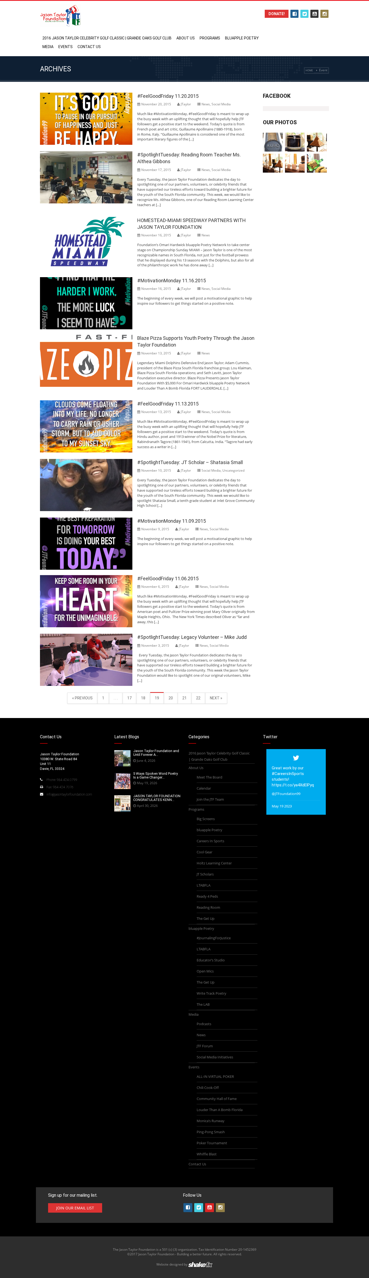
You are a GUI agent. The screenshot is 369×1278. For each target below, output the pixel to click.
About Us (185, 38)
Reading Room (208, 907)
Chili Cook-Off (208, 1087)
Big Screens (206, 818)
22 (198, 698)
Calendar (204, 788)
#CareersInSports (288, 773)
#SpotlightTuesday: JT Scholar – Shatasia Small (190, 462)
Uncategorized (233, 470)
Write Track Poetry (211, 993)
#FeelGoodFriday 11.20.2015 (168, 96)
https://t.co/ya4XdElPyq (293, 785)
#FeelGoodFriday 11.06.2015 (168, 578)
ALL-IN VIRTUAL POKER (215, 1076)
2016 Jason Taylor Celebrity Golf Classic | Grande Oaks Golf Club (107, 38)
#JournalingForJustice (214, 937)
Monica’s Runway (210, 1120)
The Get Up (205, 918)
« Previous (82, 698)
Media (47, 47)
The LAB (203, 1004)
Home (309, 70)
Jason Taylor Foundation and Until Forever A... (156, 753)
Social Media (221, 104)
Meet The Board (209, 777)
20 (171, 698)
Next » (216, 698)
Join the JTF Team (210, 799)
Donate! (277, 14)
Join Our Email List (75, 1207)
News (206, 104)
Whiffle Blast (207, 1154)
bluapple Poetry (242, 38)
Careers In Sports (210, 840)
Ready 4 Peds (207, 896)
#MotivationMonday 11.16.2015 (171, 280)
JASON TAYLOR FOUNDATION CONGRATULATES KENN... (156, 798)
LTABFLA (203, 885)
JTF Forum (205, 1046)
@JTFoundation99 (286, 793)
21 (184, 698)
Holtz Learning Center (214, 863)
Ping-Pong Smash (211, 1131)
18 (143, 698)
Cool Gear (204, 852)
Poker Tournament (212, 1143)
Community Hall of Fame (217, 1098)
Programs (210, 38)
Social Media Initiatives (215, 1057)
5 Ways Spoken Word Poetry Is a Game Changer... (155, 775)
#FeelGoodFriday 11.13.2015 (168, 404)
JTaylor (186, 104)
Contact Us (89, 47)
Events (65, 47)
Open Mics (205, 971)
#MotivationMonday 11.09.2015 (171, 521)
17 (129, 698)
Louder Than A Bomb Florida (220, 1109)
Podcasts (204, 1023)
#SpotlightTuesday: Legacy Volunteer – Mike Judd (192, 637)
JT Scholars (205, 874)
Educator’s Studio (211, 960)
